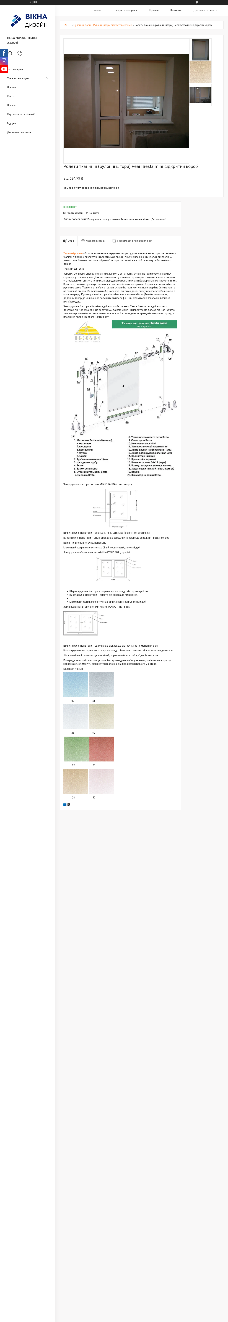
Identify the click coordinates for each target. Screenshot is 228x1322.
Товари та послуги (18, 78)
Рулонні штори (82, 25)
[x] (69, 805)
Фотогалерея (15, 69)
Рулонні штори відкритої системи (112, 25)
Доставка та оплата (19, 132)
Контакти (176, 10)
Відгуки (11, 123)
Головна (96, 10)
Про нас (11, 105)
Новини (11, 87)
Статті (10, 96)
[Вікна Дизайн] (27, 20)
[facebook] (64, 805)
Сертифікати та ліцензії (21, 114)
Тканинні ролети (73, 253)
